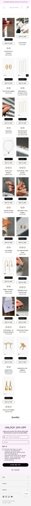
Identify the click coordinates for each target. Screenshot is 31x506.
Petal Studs (8, 131)
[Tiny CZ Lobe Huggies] (8, 67)
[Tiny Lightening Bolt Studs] (22, 226)
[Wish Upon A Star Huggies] (22, 186)
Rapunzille (12, 500)
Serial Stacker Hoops (22, 330)
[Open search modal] (21, 7)
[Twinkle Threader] (8, 186)
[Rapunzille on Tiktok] (9, 497)
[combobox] (5, 437)
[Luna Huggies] (8, 226)
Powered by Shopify (6, 502)
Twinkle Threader (8, 210)
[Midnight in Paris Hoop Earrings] (22, 266)
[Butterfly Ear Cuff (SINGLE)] (22, 346)
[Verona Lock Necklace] (8, 147)
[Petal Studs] (8, 107)
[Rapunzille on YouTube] (12, 497)
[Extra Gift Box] (22, 25)
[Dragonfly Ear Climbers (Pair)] (8, 346)
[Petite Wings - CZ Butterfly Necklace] (8, 306)
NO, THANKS (15, 470)
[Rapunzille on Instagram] (6, 497)
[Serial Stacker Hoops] (22, 306)
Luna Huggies (8, 250)
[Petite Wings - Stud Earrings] (22, 147)
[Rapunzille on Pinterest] (3, 497)
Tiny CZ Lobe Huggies (8, 91)
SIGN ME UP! (15, 465)
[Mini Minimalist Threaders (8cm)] (22, 107)
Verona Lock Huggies (8, 410)
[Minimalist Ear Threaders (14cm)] (22, 67)
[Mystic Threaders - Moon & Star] (8, 266)
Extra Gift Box (22, 42)
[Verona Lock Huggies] (8, 386)
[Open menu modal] (4, 7)
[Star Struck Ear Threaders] (8, 27)
